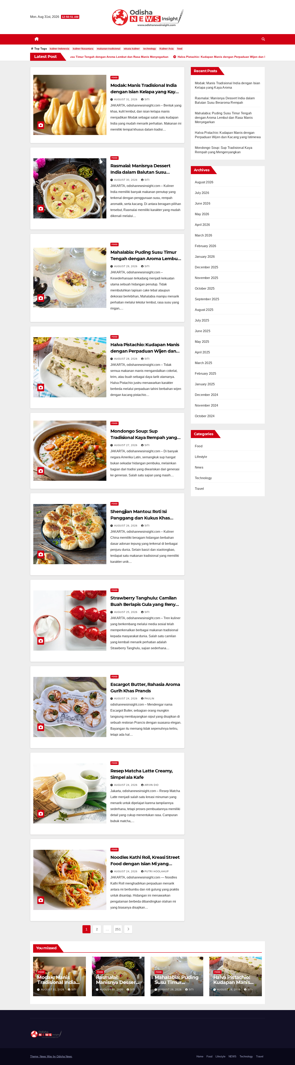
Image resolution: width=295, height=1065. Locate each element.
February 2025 (205, 373)
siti (147, 99)
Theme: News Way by (43, 1056)
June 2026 (202, 203)
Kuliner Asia (167, 48)
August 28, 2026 (126, 358)
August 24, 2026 (126, 698)
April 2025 (202, 352)
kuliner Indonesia (59, 48)
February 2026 (205, 246)
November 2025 (206, 278)
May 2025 (202, 341)
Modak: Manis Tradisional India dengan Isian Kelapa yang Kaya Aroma (144, 92)
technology (149, 48)
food (179, 48)
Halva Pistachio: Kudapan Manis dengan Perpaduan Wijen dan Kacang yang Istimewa (144, 351)
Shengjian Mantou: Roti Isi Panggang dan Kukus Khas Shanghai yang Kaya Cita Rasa (142, 518)
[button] (263, 39)
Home (199, 1056)
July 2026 (202, 193)
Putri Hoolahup (156, 871)
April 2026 (202, 224)
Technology (203, 478)
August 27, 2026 (126, 445)
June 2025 (202, 331)
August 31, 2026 (126, 99)
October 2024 (205, 416)
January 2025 (205, 384)
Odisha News (64, 1056)
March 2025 (203, 363)
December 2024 (206, 395)
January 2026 (205, 256)
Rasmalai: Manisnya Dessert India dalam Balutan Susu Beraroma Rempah (140, 172)
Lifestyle (201, 456)
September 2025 (207, 299)
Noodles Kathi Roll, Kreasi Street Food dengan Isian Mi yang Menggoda (145, 864)
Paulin (149, 698)
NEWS (232, 1056)
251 (118, 929)
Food (114, 77)
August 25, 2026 (126, 612)
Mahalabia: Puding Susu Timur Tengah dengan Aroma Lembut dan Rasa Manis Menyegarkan (144, 259)
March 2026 (203, 235)
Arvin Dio (151, 785)
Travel (199, 488)
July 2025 (202, 320)
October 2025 (205, 288)
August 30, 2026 (126, 180)
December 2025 (206, 267)
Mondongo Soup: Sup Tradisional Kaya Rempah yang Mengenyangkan (143, 437)
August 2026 (204, 182)
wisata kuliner (132, 48)
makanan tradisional (108, 48)
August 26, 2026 (126, 525)
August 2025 (204, 309)
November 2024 (206, 405)
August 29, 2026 (126, 266)
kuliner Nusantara (83, 48)
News (199, 467)
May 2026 (202, 214)
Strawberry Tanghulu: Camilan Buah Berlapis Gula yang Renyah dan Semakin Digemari (145, 604)
